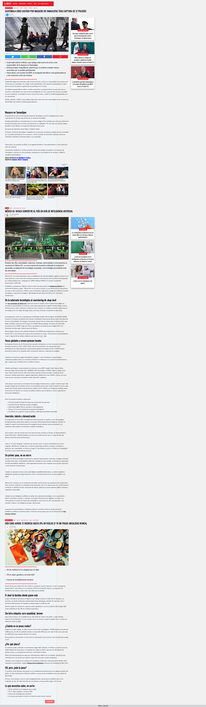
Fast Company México (43, 3)
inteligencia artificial (17, 208)
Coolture (15, 6)
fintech (30, 520)
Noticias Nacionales (8, 8)
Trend (35, 3)
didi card (18, 520)
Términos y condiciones (103, 706)
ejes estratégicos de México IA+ (17, 303)
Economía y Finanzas (8, 520)
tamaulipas (35, 8)
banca (15, 520)
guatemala (25, 8)
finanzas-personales (24, 520)
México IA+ (24, 208)
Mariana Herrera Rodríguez (35, 663)
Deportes (29, 3)
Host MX (11, 208)
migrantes (30, 8)
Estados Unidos (16, 8)
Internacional (22, 3)
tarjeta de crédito (36, 520)
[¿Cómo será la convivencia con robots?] (82, 271)
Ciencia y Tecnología (83, 277)
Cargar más (50, 701)
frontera (21, 8)
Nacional (15, 3)
